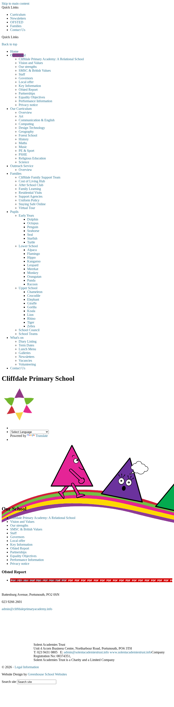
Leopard (32, 265)
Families (15, 26)
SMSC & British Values (35, 70)
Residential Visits (30, 192)
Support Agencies (30, 196)
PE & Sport (26, 150)
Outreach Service (21, 166)
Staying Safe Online (32, 204)
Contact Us (17, 30)
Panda (31, 280)
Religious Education (32, 158)
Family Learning (30, 189)
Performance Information (35, 101)
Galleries (25, 353)
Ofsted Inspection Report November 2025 (38, 580)
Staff (22, 74)
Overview (25, 112)
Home (14, 51)
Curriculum (17, 14)
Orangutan (34, 276)
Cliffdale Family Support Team (39, 177)
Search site (9, 681)
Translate (42, 436)
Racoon (32, 284)
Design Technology (32, 128)
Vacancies (25, 360)
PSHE (23, 154)
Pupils (14, 211)
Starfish (32, 238)
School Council (29, 330)
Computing (26, 124)
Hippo (31, 257)
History (24, 139)
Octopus (32, 223)
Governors (26, 78)
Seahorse (33, 231)
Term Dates (26, 345)
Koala (31, 311)
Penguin (32, 227)
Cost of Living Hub (32, 181)
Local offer (26, 82)
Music (23, 147)
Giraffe (32, 303)
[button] (20, 37)
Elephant (33, 299)
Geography (26, 131)
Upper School (28, 288)
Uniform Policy (29, 200)
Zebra (31, 326)
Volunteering (27, 364)
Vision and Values (31, 63)
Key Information (30, 86)
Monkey (32, 273)
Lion (30, 315)
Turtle (31, 242)
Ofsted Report (28, 89)
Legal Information (27, 667)
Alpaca (32, 250)
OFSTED (16, 22)
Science (24, 162)
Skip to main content (15, 3)
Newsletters (18, 18)
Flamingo (33, 253)
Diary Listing (27, 341)
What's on (17, 337)
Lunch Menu (27, 349)
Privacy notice (28, 105)
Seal (30, 234)
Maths (23, 143)
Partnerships (27, 93)
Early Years (26, 215)
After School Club (31, 185)
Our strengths (28, 66)
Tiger (30, 322)
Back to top (9, 44)
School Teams (28, 334)
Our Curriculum (21, 108)
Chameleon (34, 292)
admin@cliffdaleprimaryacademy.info (27, 609)
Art (21, 116)
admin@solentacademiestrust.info (86, 652)
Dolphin (32, 219)
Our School (18, 55)
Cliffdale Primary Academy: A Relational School (51, 59)
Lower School (28, 246)
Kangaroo (34, 261)
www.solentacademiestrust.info (131, 652)
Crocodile (33, 295)
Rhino (31, 318)
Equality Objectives (32, 97)
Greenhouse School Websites (47, 674)
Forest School (28, 135)
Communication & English (37, 120)
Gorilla (31, 307)
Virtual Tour (27, 208)
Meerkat (32, 269)
